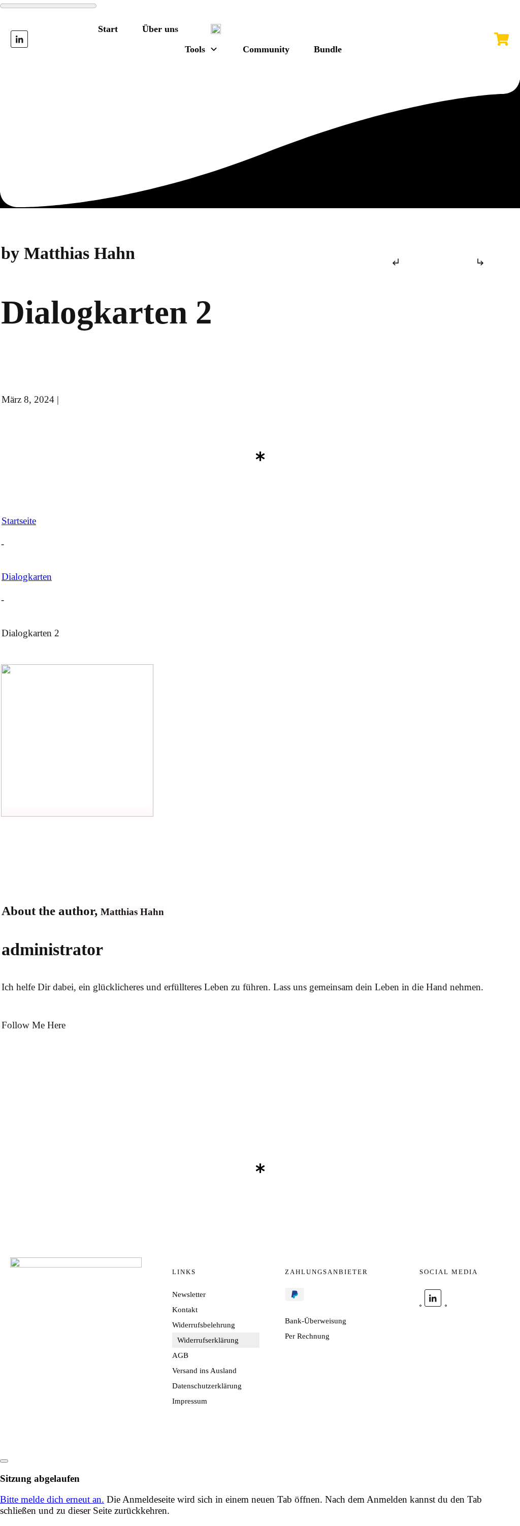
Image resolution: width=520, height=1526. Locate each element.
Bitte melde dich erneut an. (52, 1499)
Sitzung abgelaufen (40, 1478)
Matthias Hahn (132, 911)
